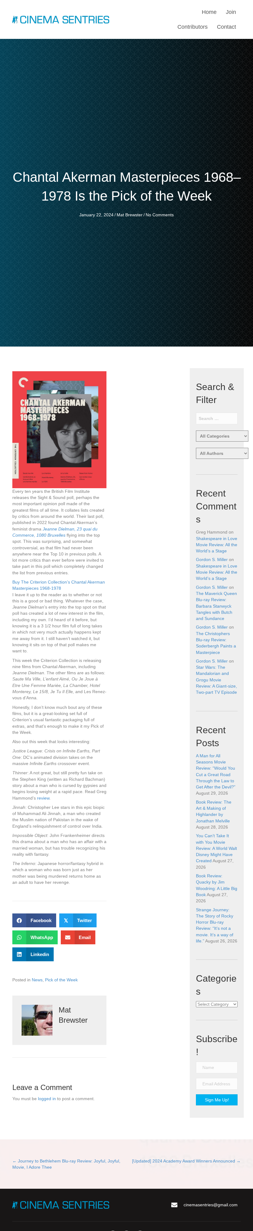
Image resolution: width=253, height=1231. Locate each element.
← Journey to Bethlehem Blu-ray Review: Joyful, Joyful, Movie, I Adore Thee (66, 1164)
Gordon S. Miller (212, 559)
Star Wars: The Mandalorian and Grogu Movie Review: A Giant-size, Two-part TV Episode (216, 680)
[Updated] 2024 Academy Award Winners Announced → (186, 1160)
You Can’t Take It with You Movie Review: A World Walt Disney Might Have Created (216, 848)
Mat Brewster (130, 214)
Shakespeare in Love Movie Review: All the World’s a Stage (216, 545)
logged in (47, 1098)
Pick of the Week (61, 979)
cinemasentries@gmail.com (211, 1204)
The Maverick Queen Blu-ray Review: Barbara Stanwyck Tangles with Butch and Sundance (216, 606)
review (43, 798)
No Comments (160, 214)
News (37, 979)
